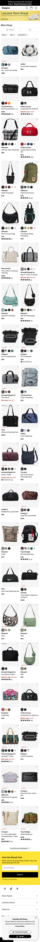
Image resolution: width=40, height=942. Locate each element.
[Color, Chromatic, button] (9, 187)
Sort (30, 29)
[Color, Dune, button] (6, 630)
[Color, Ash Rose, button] (25, 269)
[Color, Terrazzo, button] (12, 187)
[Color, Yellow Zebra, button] (6, 709)
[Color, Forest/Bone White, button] (28, 548)
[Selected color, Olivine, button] (22, 630)
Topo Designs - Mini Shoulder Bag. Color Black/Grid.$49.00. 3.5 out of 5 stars (30, 541)
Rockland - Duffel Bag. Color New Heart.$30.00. (10, 702)
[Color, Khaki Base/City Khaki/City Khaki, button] (25, 144)
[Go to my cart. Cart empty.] (31, 8)
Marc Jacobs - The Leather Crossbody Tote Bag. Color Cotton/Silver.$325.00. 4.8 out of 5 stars (10, 261)
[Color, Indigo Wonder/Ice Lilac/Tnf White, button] (25, 391)
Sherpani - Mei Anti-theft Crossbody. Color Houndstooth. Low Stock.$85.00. (10, 138)
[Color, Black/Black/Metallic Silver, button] (31, 144)
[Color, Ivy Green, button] (9, 391)
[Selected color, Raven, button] (2, 187)
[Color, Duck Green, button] (12, 350)
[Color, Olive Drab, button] (25, 589)
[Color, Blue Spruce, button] (25, 509)
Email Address (9, 868)
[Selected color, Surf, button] (2, 309)
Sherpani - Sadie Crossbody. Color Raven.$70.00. (10, 180)
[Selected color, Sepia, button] (22, 509)
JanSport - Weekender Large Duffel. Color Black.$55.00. (10, 501)
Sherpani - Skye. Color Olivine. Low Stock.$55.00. (30, 621)
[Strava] (17, 889)
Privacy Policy (19, 926)
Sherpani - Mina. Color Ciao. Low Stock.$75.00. (10, 621)
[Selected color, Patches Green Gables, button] (2, 750)
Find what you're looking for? (19, 848)
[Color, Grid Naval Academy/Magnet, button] (9, 468)
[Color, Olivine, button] (6, 548)
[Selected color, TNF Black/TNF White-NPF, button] (2, 103)
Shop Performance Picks (23, 4)
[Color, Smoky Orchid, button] (6, 144)
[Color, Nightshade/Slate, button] (25, 548)
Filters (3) (11, 29)
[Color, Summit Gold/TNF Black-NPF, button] (9, 103)
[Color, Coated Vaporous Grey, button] (6, 350)
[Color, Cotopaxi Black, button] (6, 64)
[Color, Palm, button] (6, 228)
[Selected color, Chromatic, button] (22, 228)
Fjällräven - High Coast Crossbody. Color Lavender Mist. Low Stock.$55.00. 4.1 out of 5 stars (10, 784)
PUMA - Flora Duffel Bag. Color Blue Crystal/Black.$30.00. (30, 422)
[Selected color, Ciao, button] (2, 630)
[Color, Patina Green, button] (28, 187)
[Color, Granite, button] (12, 144)
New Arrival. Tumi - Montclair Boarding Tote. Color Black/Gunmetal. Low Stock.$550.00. (10, 422)
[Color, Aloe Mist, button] (9, 144)
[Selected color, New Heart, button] (2, 709)
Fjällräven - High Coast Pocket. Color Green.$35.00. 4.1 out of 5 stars (30, 180)
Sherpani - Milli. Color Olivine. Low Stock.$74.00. (30, 661)
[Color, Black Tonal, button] (28, 269)
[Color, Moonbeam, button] (31, 269)
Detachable (21, 35)
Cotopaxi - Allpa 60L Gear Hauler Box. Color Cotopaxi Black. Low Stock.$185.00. (30, 784)
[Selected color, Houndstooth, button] (2, 144)
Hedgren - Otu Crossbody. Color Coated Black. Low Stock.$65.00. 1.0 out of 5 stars (30, 343)
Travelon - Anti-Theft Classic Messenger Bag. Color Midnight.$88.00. (30, 461)
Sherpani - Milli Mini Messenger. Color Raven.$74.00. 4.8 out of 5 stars (30, 302)
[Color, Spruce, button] (31, 548)
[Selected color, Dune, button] (2, 548)
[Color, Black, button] (31, 187)
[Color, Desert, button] (6, 187)
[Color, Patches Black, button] (6, 750)
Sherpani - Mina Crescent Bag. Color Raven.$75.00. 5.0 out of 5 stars (10, 220)
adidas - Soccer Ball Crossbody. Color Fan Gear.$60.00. (30, 56)
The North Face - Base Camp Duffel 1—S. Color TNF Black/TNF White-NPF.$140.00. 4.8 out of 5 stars (10, 96)
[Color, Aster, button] (9, 64)
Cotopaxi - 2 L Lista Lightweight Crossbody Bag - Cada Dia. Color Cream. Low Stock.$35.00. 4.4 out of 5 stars (10, 824)
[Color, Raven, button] (9, 309)
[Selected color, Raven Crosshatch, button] (22, 269)
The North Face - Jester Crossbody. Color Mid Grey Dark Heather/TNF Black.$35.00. (30, 383)
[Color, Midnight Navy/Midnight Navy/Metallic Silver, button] (25, 709)
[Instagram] (5, 889)
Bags (3, 35)
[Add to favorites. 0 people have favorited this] (18, 39)
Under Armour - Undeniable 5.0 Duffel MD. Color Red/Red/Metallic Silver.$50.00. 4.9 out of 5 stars (30, 138)
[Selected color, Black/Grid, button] (22, 548)
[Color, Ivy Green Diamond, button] (12, 468)
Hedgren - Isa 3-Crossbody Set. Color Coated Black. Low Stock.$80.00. (10, 343)
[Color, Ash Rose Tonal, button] (6, 391)
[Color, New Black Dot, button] (9, 709)
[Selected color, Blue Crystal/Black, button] (22, 430)
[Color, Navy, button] (25, 187)
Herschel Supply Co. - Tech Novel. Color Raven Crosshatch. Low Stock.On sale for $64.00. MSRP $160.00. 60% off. (10, 383)
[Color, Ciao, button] (9, 548)
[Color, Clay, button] (12, 791)
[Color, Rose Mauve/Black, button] (25, 430)
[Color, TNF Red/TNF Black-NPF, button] (6, 103)
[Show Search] (27, 8)
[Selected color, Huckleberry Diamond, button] (2, 468)
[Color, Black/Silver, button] (28, 430)
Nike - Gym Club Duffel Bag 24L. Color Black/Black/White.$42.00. (10, 582)
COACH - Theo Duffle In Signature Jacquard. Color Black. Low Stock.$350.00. (30, 582)
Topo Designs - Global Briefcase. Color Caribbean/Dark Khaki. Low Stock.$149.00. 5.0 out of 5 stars (30, 824)
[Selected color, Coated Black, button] (2, 350)
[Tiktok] (11, 889)
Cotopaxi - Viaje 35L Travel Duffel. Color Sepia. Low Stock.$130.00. (30, 501)
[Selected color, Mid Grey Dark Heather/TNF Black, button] (22, 391)
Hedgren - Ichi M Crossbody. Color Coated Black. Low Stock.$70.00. (30, 743)
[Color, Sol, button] (28, 228)
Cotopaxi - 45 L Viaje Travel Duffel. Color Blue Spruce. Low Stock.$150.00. (10, 56)
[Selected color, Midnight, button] (22, 468)
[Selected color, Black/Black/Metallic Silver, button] (22, 103)
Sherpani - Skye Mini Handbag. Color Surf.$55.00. (10, 302)
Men (11, 35)
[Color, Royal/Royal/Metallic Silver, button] (28, 144)
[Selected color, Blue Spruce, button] (2, 64)
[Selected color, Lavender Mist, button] (2, 791)
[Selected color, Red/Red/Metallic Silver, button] (22, 144)
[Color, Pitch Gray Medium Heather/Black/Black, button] (25, 103)
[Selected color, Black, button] (22, 589)
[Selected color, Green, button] (22, 187)
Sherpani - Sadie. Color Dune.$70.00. (10, 541)
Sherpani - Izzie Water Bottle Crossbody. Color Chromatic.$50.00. (30, 220)
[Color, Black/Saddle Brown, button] (12, 750)
